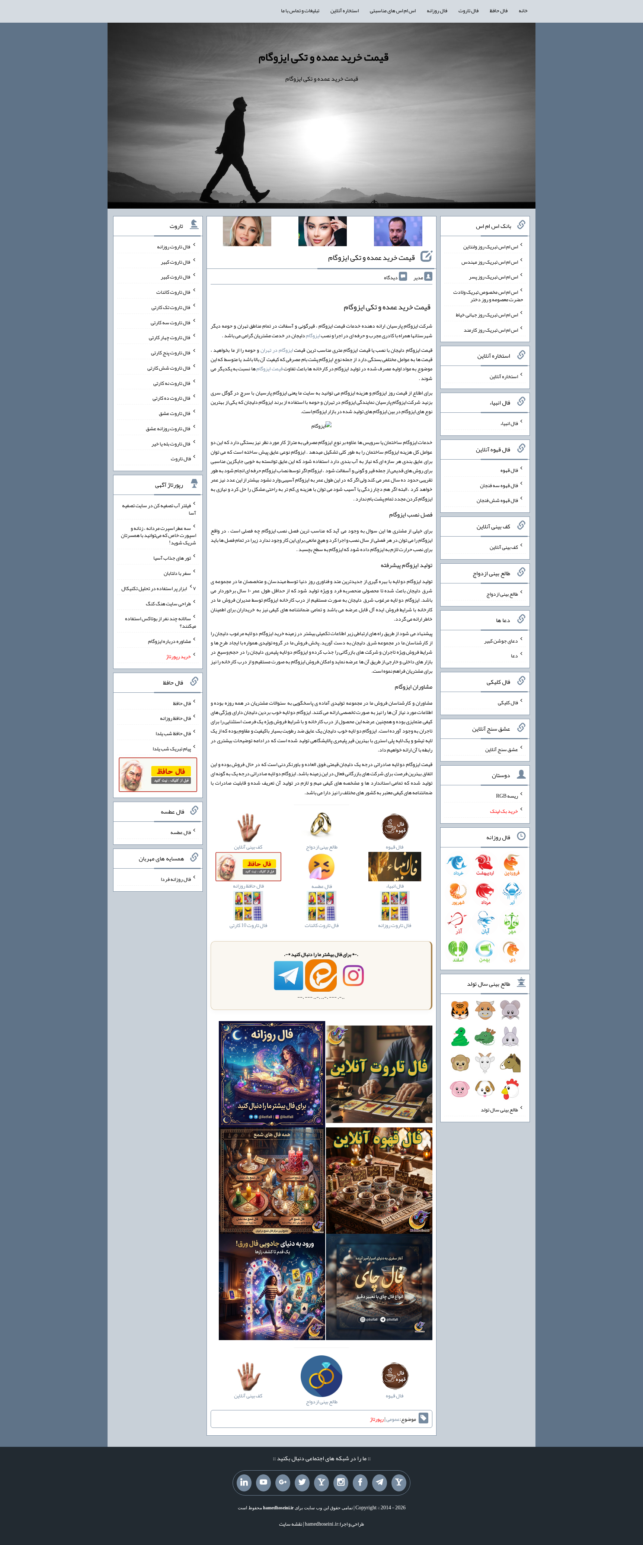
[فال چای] (379, 1288)
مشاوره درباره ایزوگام (169, 641)
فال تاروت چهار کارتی (170, 337)
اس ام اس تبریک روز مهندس (489, 261)
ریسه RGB (507, 796)
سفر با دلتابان (177, 573)
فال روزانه (437, 10)
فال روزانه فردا (176, 879)
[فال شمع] (272, 1182)
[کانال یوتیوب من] (263, 1482)
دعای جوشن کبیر (501, 640)
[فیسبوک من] (360, 1482)
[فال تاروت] (379, 1076)
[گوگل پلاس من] (282, 1482)
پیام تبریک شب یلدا (172, 748)
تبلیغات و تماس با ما (300, 10)
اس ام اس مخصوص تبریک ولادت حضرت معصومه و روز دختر (488, 296)
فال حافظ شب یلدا (173, 733)
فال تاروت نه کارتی (172, 382)
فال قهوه (509, 470)
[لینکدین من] (244, 1482)
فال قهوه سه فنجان (499, 485)
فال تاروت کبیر (176, 261)
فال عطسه (180, 832)
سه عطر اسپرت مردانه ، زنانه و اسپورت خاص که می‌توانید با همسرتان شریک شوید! (158, 535)
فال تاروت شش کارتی (169, 368)
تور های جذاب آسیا (172, 558)
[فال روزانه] (272, 1076)
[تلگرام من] (379, 1482)
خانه (523, 10)
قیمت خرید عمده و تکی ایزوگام (323, 57)
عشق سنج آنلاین (501, 749)
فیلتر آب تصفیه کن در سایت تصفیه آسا (159, 509)
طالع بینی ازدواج (502, 594)
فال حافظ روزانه (175, 718)
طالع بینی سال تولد (499, 1109)
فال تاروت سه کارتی (171, 322)
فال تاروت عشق (175, 413)
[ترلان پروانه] (322, 233)
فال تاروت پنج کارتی (171, 352)
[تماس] (321, 1482)
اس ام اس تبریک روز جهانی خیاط (487, 314)
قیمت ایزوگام (269, 368)
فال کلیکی (508, 702)
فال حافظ (499, 10)
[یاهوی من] (398, 1482)
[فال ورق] (272, 1288)
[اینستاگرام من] (340, 1482)
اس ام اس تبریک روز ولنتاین (490, 246)
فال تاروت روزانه (174, 246)
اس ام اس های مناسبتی (393, 10)
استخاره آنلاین (344, 10)
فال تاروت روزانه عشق (168, 428)
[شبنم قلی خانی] (247, 233)
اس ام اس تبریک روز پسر (493, 276)
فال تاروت (468, 10)
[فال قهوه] (379, 1182)
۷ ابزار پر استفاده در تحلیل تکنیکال (158, 588)
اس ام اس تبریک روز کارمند (491, 329)
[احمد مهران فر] (398, 233)
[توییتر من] (302, 1482)
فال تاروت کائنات (173, 292)
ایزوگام (313, 335)
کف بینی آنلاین (504, 547)
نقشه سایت (290, 1524)
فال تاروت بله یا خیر (171, 443)
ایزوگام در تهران (276, 350)
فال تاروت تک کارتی (171, 307)
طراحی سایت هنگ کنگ (168, 603)
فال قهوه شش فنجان (497, 500)
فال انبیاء (509, 423)
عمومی (393, 1419)
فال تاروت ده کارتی (172, 398)
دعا (514, 655)
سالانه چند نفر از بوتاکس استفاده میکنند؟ (160, 622)
